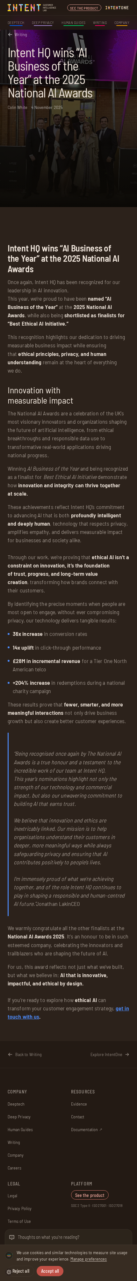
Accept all (50, 1271)
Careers (15, 1167)
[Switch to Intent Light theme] (9, 1272)
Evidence (79, 1104)
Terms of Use (19, 1221)
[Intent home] (32, 7)
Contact (77, 1116)
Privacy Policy (20, 1208)
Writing (100, 22)
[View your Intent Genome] (9, 1255)
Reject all (20, 1271)
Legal (12, 1195)
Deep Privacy (43, 22)
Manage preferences (88, 1259)
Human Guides (73, 22)
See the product (84, 8)
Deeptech (16, 22)
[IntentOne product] (117, 7)
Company (121, 22)
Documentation (86, 1129)
